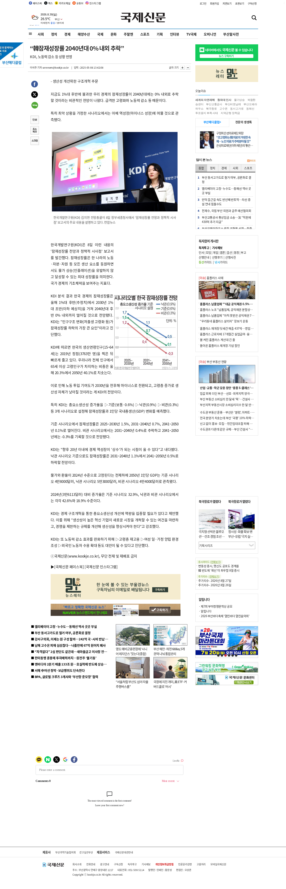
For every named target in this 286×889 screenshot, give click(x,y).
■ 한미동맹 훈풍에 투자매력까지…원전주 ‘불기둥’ (64, 658)
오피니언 (210, 34)
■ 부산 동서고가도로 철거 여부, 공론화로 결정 (61, 633)
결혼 (222, 252)
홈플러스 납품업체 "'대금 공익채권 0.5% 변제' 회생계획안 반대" (239, 304)
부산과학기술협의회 (65, 852)
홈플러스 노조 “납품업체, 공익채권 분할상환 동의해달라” (234, 309)
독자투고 (132, 864)
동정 (236, 252)
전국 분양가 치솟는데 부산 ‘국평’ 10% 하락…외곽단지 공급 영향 (238, 418)
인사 (201, 252)
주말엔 (128, 34)
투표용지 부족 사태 (206, 113)
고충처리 (201, 864)
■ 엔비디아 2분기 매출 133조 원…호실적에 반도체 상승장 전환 (72, 664)
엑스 (50, 3)
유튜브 (79, 3)
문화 (114, 34)
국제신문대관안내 (124, 852)
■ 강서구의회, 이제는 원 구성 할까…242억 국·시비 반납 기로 (71, 639)
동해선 (250, 108)
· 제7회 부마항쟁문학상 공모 (215, 606)
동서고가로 (236, 108)
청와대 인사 (224, 99)
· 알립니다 (205, 611)
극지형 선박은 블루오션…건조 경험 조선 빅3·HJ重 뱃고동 (212, 536)
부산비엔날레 (233, 104)
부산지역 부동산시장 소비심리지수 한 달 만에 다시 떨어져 (234, 405)
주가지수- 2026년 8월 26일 (214, 585)
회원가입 (214, 3)
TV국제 (191, 34)
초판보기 (239, 3)
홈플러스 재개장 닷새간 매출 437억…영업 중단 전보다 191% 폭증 (239, 328)
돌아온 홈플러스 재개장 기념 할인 (220, 345)
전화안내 (90, 864)
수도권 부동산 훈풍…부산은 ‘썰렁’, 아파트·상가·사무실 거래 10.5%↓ (242, 412)
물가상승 (239, 99)
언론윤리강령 (185, 864)
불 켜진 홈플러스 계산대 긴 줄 (217, 340)
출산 (229, 252)
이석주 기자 (36, 67)
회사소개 (76, 864)
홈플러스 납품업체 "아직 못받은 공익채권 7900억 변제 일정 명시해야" (242, 315)
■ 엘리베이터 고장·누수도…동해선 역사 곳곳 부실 (64, 626)
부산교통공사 (214, 104)
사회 (41, 34)
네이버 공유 (34, 105)
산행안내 (204, 257)
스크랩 (34, 141)
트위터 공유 (34, 95)
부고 (243, 252)
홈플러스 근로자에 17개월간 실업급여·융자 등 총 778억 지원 (236, 334)
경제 (67, 34)
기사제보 (146, 864)
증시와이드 (209, 562)
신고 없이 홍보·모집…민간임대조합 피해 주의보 (229, 423)
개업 (215, 252)
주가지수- (208, 576)
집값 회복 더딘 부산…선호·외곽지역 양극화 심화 (229, 393)
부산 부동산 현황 (213, 361)
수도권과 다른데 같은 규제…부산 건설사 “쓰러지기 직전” (234, 429)
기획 (160, 34)
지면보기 (227, 3)
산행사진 (230, 257)
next (256, 641)
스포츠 (144, 34)
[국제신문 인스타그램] (101, 566)
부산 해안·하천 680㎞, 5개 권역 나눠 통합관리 (169, 651)
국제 (100, 34)
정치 (54, 34)
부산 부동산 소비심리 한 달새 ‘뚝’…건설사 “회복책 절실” (234, 399)
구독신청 (252, 3)
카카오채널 (64, 3)
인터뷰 (174, 34)
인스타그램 (95, 3)
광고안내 (104, 864)
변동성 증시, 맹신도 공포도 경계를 (218, 566)
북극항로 (211, 108)
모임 (208, 252)
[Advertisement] (147, 255)
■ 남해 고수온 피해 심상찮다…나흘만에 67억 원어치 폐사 (68, 645)
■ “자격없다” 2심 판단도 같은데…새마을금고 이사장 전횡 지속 (72, 651)
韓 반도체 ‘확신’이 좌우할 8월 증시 (219, 570)
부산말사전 (231, 34)
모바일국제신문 (218, 864)
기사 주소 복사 (34, 130)
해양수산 (84, 34)
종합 (201, 168)
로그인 (203, 3)
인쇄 (34, 120)
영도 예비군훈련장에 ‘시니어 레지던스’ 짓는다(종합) (131, 651)
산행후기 (217, 257)
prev (198, 641)
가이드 (205, 262)
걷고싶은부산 (86, 852)
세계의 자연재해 (205, 99)
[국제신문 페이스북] (69, 566)
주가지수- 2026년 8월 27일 (214, 580)
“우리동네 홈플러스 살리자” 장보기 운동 (224, 321)
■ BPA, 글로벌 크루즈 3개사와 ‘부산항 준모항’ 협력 (64, 676)
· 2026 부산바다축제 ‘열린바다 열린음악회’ (224, 616)
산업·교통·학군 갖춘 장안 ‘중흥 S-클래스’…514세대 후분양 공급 (239, 388)
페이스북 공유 (34, 84)
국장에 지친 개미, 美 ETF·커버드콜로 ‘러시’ (170, 684)
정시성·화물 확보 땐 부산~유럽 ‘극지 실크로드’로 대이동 (240, 536)
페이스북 (37, 3)
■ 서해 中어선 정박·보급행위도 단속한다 (58, 670)
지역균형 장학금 (230, 113)
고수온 (223, 108)
